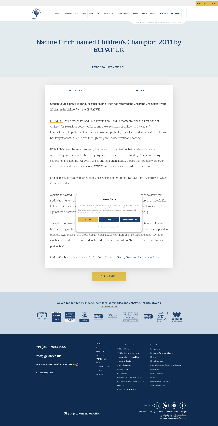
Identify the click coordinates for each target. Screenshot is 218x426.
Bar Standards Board (179, 415)
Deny (109, 219)
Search (184, 13)
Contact (153, 13)
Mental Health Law (156, 361)
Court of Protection (124, 365)
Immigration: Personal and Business (162, 353)
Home (98, 344)
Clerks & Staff (80, 13)
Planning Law (154, 369)
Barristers (68, 13)
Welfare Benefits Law (157, 385)
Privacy (113, 227)
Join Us (144, 13)
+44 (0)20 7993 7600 (170, 13)
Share (142, 90)
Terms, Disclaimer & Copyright (176, 412)
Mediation (153, 357)
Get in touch (109, 276)
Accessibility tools (206, 3)
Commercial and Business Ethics (128, 357)
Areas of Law (94, 13)
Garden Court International (126, 389)
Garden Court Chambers (36, 13)
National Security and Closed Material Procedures (166, 365)
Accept (88, 219)
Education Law (122, 373)
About (57, 13)
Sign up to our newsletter (82, 413)
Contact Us (78, 90)
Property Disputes (156, 373)
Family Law (121, 385)
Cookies (103, 227)
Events (135, 13)
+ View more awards (109, 306)
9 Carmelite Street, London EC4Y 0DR (57, 364)
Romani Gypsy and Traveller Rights (161, 381)
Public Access (109, 13)
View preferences (130, 219)
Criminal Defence (123, 369)
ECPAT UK (56, 120)
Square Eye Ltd (181, 419)
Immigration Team (148, 257)
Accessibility (143, 412)
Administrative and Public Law (127, 345)
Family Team (124, 257)
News (98, 363)
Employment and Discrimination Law (129, 377)
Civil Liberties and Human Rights (128, 353)
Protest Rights (155, 377)
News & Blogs (123, 13)
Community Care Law (124, 361)
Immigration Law (156, 349)
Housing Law (154, 345)
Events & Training (103, 367)
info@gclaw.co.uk (48, 356)
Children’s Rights (123, 349)
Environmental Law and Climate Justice (130, 381)
